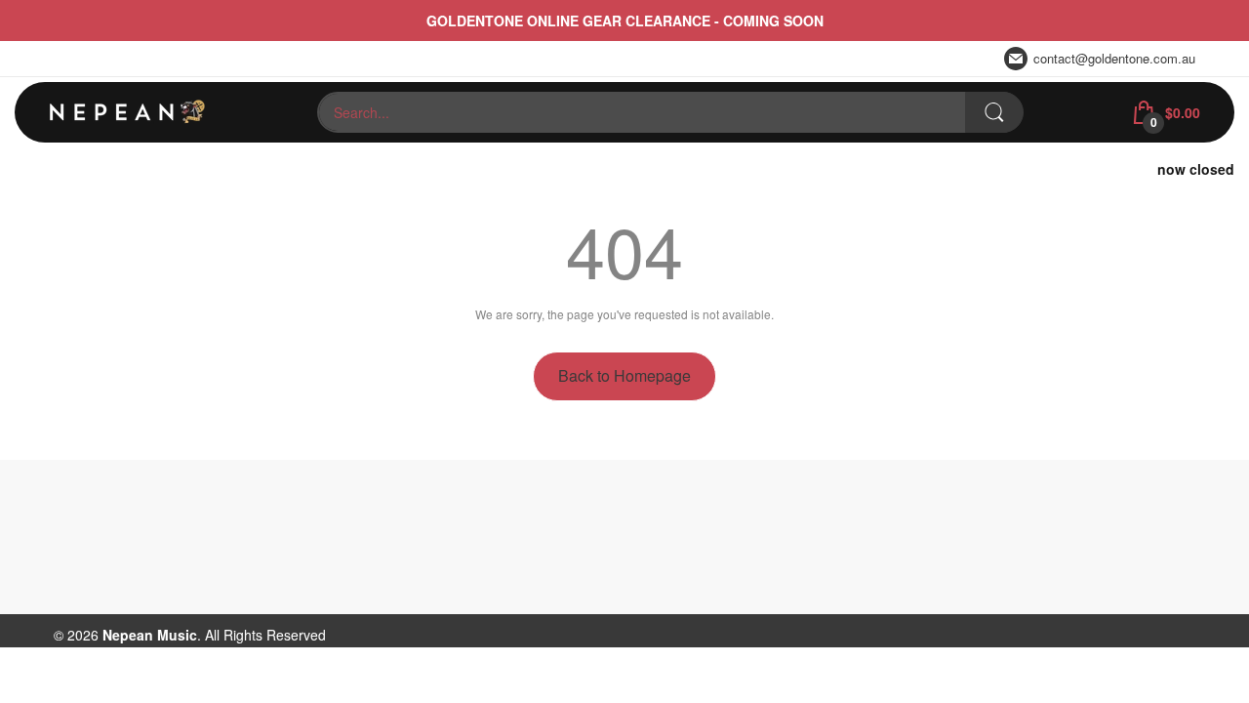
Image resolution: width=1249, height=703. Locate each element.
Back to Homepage (624, 375)
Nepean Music (149, 634)
